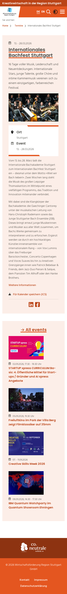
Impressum (41, 580)
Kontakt (24, 580)
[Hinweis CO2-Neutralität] (33, 547)
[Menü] (62, 12)
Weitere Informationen (22, 285)
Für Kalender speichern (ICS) (29, 294)
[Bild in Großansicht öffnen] (33, 107)
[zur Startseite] (9, 11)
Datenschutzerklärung (33, 586)
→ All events (34, 330)
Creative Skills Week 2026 (27, 464)
